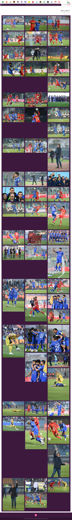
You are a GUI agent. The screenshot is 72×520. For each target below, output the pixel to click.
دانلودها (40, 4)
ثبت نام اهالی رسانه (27, 4)
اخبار (51, 4)
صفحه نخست (57, 4)
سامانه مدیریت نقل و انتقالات (34, 4)
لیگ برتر (54, 4)
